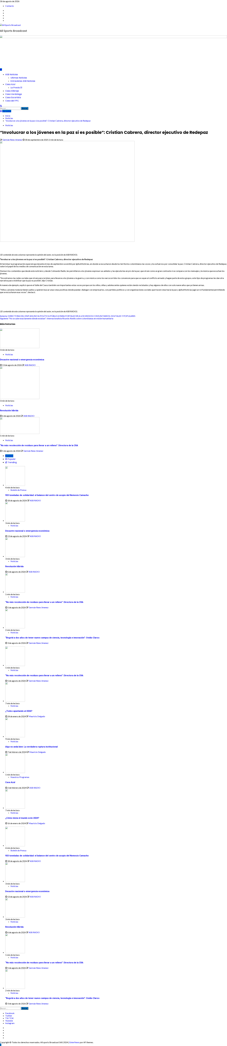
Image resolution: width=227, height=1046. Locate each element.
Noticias (9, 125)
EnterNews (74, 1042)
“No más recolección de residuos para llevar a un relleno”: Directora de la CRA (39, 445)
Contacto (9, 6)
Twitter (8, 1015)
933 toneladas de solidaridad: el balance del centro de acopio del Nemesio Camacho (47, 495)
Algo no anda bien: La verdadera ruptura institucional (31, 746)
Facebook (9, 1013)
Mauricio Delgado (37, 716)
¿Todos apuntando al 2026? (18, 711)
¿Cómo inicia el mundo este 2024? (22, 818)
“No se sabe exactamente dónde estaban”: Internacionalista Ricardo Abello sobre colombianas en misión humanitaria (56, 318)
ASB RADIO (30, 365)
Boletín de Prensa (18, 490)
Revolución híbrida (9, 410)
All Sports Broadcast (13, 31)
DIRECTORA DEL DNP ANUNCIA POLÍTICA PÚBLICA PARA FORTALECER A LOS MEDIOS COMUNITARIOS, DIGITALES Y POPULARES (67, 316)
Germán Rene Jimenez (12, 139)
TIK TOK (9, 1018)
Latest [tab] (9, 455)
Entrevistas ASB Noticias (23, 81)
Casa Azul (10, 84)
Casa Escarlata (13, 97)
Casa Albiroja (12, 90)
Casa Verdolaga (13, 94)
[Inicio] (1, 69)
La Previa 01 (16, 87)
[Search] (1, 105)
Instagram (9, 1023)
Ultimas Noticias (19, 77)
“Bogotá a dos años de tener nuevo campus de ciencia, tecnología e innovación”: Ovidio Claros (52, 637)
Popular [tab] (11, 459)
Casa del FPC (12, 100)
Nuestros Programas (20, 777)
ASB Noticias (11, 74)
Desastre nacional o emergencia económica (22, 359)
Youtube (9, 1020)
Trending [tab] (12, 462)
